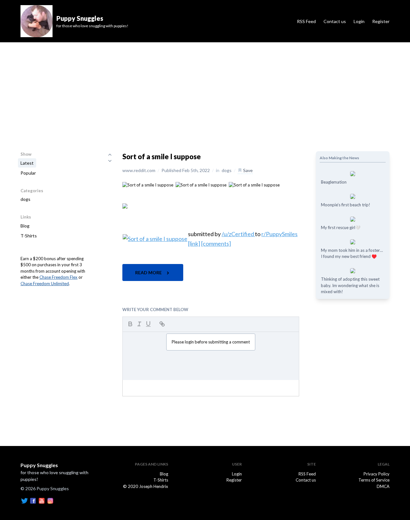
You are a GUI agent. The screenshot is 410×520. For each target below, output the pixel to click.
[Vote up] (110, 154)
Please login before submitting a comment (211, 341)
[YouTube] (41, 500)
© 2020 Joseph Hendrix (145, 486)
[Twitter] (24, 500)
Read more (149, 272)
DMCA (383, 486)
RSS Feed (306, 21)
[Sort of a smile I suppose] (147, 184)
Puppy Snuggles (39, 465)
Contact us (335, 21)
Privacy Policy (377, 473)
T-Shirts (28, 235)
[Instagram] (50, 500)
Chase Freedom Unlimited (44, 283)
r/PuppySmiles (279, 233)
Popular (28, 173)
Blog (24, 225)
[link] (194, 243)
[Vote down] (110, 161)
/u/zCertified (238, 233)
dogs (25, 199)
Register (381, 21)
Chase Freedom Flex (58, 277)
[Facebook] (33, 500)
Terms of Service (374, 480)
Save (247, 170)
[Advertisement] (205, 90)
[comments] (216, 243)
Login (359, 21)
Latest (27, 163)
